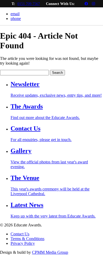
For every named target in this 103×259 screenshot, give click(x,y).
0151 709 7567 (28, 4)
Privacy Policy (23, 243)
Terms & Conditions (27, 238)
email (15, 14)
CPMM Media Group (50, 252)
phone (16, 18)
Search (57, 73)
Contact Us (20, 234)
